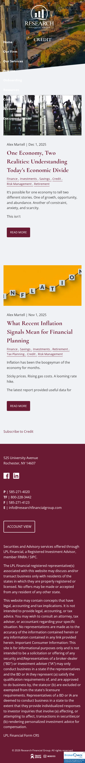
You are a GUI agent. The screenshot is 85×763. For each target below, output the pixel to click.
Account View (14, 109)
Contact (9, 99)
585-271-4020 (19, 492)
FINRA (22, 557)
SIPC (33, 557)
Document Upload (17, 118)
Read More (18, 232)
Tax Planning (16, 354)
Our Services (13, 61)
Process (9, 71)
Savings (44, 179)
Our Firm (10, 51)
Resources (11, 90)
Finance (12, 179)
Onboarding (12, 80)
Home (7, 42)
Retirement (42, 184)
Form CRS (31, 735)
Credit (56, 179)
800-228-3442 (21, 497)
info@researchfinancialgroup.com (35, 507)
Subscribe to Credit (18, 431)
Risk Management (19, 184)
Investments (28, 179)
